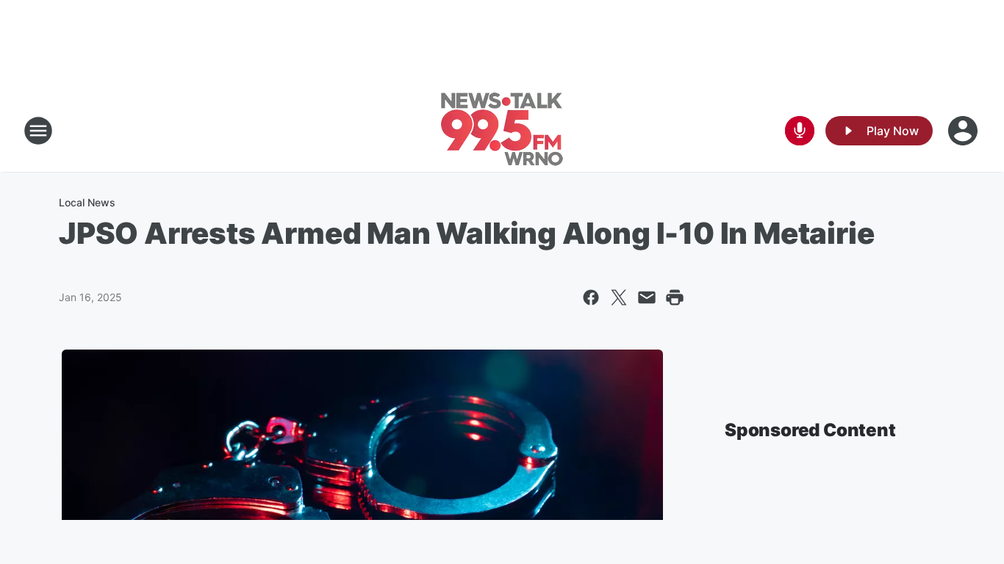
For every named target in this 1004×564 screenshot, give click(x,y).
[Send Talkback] (799, 130)
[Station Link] (502, 131)
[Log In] (964, 130)
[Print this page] (674, 297)
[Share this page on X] (619, 297)
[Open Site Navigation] (38, 130)
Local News (87, 202)
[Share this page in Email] (647, 297)
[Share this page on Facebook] (591, 297)
